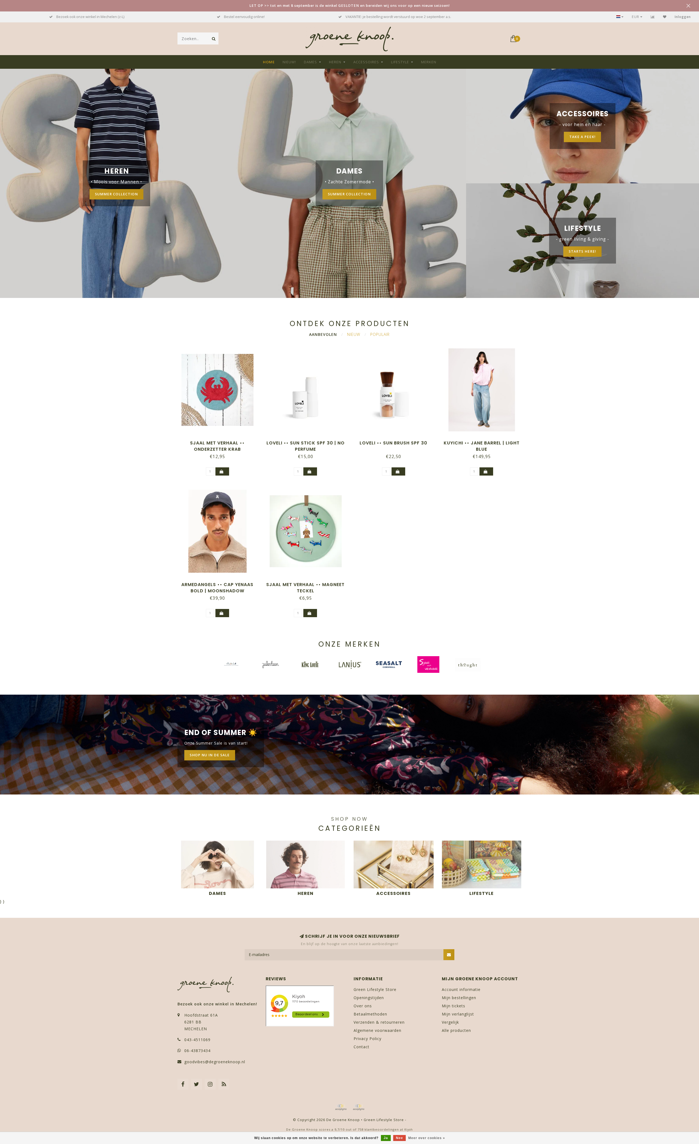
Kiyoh (408, 1129)
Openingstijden (369, 997)
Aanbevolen (323, 334)
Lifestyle (400, 61)
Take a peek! (582, 137)
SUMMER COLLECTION (116, 194)
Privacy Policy (367, 1038)
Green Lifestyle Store (375, 989)
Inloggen (683, 16)
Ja (386, 1138)
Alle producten (456, 1030)
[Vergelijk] (653, 16)
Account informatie (461, 989)
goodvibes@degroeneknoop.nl (214, 1061)
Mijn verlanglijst (458, 1014)
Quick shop (220, 441)
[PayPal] (358, 1107)
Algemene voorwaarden (377, 1030)
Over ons (363, 1005)
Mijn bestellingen (459, 997)
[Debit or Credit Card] (341, 1107)
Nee (399, 1138)
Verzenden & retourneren (379, 1022)
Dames (310, 61)
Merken (428, 61)
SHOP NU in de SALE (210, 755)
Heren (335, 61)
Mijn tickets (453, 1005)
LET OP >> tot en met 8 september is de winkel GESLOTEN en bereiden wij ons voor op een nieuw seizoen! (349, 5)
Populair (380, 334)
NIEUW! (289, 61)
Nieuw (353, 334)
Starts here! (582, 251)
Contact (361, 1046)
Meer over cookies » (426, 1138)
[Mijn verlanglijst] (665, 16)
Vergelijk (450, 1022)
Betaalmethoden (370, 1014)
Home (269, 61)
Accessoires (366, 61)
